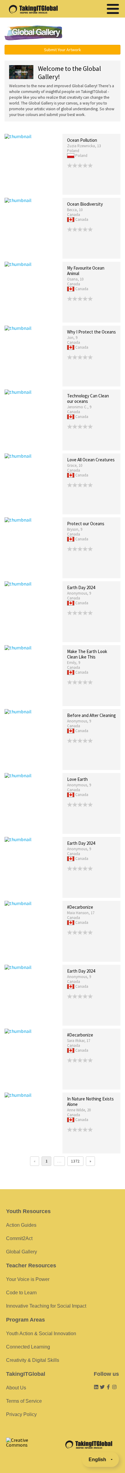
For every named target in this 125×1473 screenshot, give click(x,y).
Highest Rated (77, 127)
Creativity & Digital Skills (32, 1360)
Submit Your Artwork (62, 49)
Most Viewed (49, 127)
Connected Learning (28, 1346)
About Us (16, 1387)
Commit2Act (19, 1238)
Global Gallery (33, 32)
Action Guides (21, 1225)
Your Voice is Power (27, 1279)
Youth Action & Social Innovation (41, 1333)
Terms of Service (24, 1401)
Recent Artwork (18, 127)
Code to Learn (21, 1292)
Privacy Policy (21, 1414)
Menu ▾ (95, 33)
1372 (75, 1161)
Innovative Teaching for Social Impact (46, 1306)
